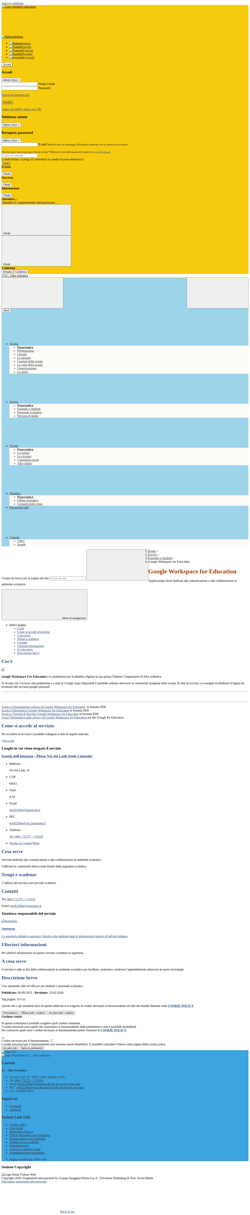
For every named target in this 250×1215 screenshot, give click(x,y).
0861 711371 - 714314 (21, 899)
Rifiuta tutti (33, 1012)
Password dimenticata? (16, 95)
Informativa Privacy (21, 1131)
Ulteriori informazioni (30, 646)
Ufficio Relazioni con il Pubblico (29, 1135)
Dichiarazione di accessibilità (27, 1138)
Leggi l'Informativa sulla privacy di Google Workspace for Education (44, 717)
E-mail (42, 144)
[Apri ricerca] (217, 292)
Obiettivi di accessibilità (24, 1142)
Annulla (7, 271)
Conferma (20, 271)
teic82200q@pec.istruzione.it (27, 823)
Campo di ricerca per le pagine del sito (25, 578)
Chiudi (6, 173)
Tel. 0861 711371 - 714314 (26, 836)
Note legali (16, 1128)
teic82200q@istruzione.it (24, 810)
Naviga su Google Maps (24, 843)
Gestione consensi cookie (25, 1149)
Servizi (152, 554)
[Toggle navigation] (32, 292)
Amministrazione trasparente (27, 1152)
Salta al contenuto (12, 3)
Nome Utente (46, 84)
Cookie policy (18, 1124)
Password (44, 88)
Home (152, 551)
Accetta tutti (61, 1012)
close (6, 310)
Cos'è (20, 628)
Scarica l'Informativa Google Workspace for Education (35, 710)
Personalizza (10, 1012)
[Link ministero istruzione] (19, 6)
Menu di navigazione (74, 618)
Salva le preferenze (32, 1048)
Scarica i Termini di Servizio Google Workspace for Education (40, 714)
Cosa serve (24, 635)
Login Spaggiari (101, 151)
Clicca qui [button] (8, 740)
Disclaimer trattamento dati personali (24, 1181)
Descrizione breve (28, 653)
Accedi (7, 64)
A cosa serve (25, 649)
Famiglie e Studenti (160, 558)
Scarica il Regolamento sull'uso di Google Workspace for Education (43, 707)
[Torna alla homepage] (125, 275)
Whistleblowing (19, 1145)
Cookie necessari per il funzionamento (25, 1040)
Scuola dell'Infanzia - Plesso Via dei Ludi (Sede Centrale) (47, 756)
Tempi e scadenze (28, 639)
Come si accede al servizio (33, 632)
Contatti (22, 642)
